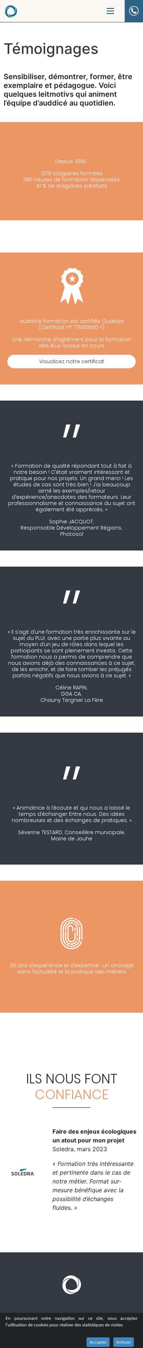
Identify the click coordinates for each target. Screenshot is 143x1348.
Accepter (98, 1342)
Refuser (123, 1342)
